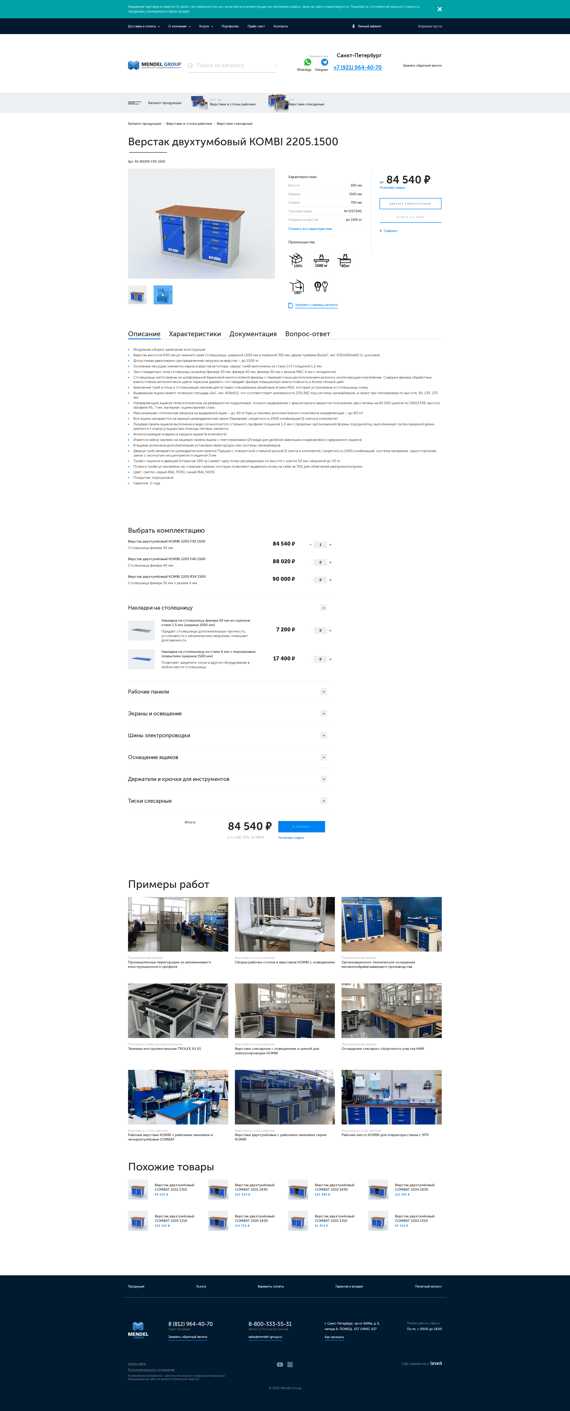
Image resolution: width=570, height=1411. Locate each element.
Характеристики (195, 334)
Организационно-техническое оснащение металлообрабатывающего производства (378, 964)
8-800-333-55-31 (270, 1324)
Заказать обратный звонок (422, 66)
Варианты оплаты (271, 1286)
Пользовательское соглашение (151, 1370)
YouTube (280, 1364)
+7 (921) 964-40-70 (358, 67)
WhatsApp (304, 70)
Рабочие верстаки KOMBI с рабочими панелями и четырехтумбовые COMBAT (170, 1137)
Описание (144, 334)
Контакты (281, 26)
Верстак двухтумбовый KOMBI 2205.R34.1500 (167, 576)
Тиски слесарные (150, 801)
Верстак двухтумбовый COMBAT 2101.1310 (174, 1187)
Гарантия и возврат (349, 1286)
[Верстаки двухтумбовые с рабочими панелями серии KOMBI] (285, 1097)
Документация (253, 334)
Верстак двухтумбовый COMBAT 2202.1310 (415, 1218)
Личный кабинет (370, 26)
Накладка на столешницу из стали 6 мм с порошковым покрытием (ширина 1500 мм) (208, 653)
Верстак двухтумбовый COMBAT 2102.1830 (334, 1187)
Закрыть (440, 9)
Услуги (204, 26)
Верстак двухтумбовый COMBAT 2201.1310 (334, 1218)
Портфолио (230, 26)
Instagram (290, 1364)
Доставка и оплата (142, 26)
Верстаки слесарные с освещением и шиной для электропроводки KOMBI (277, 1050)
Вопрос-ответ (307, 334)
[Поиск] (232, 65)
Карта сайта (137, 1364)
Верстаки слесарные (234, 123)
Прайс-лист (256, 26)
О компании (177, 26)
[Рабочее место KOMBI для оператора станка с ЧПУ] (392, 1097)
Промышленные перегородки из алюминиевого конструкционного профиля (169, 964)
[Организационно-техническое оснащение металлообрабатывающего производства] (392, 924)
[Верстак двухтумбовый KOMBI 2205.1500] (201, 223)
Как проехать (334, 1337)
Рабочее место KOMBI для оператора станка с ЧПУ (385, 1135)
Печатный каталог (428, 1286)
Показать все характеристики (310, 229)
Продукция (136, 1286)
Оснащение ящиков (153, 757)
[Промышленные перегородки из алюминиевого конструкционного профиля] (178, 924)
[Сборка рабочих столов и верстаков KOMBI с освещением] (285, 924)
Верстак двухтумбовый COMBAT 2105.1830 (255, 1218)
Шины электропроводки (159, 735)
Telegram (321, 70)
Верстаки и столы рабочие (189, 123)
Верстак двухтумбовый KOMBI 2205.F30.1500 (166, 541)
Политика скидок (392, 188)
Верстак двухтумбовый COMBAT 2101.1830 (255, 1187)
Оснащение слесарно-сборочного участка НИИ (383, 1048)
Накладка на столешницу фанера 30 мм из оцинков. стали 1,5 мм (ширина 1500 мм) (206, 622)
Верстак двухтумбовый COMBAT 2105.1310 (174, 1218)
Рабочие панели (148, 691)
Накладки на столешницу (160, 607)
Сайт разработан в (416, 1364)
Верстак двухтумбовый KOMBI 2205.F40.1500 (167, 559)
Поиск (276, 65)
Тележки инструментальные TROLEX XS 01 (164, 1048)
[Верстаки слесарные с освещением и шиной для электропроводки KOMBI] (285, 1010)
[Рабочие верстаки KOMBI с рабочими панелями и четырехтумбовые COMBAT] (178, 1097)
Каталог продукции (164, 103)
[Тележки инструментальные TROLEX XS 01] (178, 1010)
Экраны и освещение (155, 713)
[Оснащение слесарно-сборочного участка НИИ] (392, 1010)
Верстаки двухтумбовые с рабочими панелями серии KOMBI (281, 1137)
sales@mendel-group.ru (265, 1337)
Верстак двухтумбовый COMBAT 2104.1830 (415, 1187)
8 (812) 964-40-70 (190, 1324)
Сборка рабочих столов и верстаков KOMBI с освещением (285, 962)
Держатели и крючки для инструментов (178, 779)
